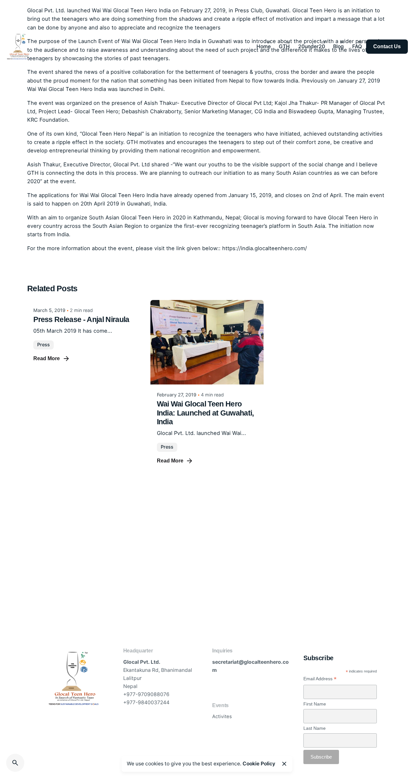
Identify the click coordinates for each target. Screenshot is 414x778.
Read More (46, 358)
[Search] (15, 763)
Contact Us (387, 46)
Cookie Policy (259, 764)
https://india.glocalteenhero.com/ (264, 248)
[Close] (284, 763)
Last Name (314, 728)
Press (43, 344)
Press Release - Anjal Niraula (81, 320)
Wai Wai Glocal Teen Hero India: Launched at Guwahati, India (205, 413)
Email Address (320, 678)
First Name (314, 703)
